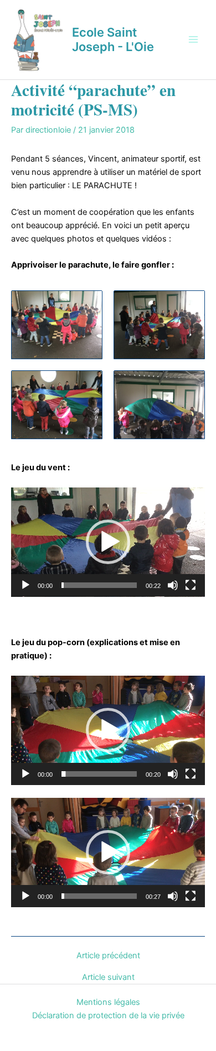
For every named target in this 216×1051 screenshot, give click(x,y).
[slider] (99, 585)
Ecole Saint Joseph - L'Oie (113, 39)
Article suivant (108, 977)
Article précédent (108, 956)
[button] (108, 542)
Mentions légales (108, 1002)
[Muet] (172, 585)
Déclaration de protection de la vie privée (108, 1015)
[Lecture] (25, 585)
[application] (108, 542)
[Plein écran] (190, 585)
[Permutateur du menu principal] (193, 39)
